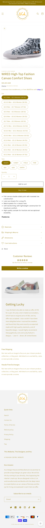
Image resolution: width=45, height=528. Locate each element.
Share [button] (6, 249)
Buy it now (22, 190)
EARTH (22, 168)
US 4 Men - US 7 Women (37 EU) (15, 107)
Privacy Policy (8, 434)
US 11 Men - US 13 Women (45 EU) (15, 145)
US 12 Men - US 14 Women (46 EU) (15, 150)
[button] (2, 13)
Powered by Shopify (29, 524)
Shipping (4, 86)
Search (6, 415)
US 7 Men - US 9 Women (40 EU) (15, 121)
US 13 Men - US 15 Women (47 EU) (15, 155)
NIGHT (6, 163)
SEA (5, 168)
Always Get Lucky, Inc (19, 524)
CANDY (16, 163)
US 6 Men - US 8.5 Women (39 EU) (15, 116)
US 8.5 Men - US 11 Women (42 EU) (16, 131)
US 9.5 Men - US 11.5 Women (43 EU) (16, 135)
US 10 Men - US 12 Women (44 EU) (15, 140)
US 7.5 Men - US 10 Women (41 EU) (16, 126)
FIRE (34, 163)
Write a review (22, 268)
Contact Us (8, 420)
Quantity (4, 172)
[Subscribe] (38, 499)
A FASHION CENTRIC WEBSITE (14, 457)
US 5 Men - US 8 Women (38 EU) (15, 112)
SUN (13, 168)
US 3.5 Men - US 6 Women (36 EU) (15, 102)
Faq (5, 444)
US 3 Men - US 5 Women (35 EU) (15, 97)
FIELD (26, 163)
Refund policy (9, 430)
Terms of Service (9, 425)
